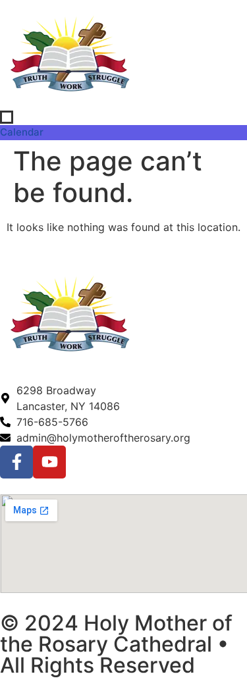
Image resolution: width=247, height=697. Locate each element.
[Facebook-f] (16, 462)
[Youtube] (49, 462)
